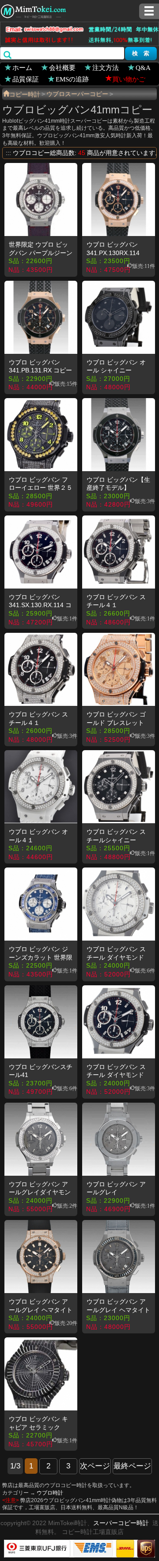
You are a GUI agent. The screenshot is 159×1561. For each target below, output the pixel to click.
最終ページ (132, 1466)
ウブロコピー (31, 152)
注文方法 (105, 67)
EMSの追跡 (72, 78)
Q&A (143, 67)
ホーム (22, 67)
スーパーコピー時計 (121, 1522)
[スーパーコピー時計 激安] (33, 10)
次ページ (95, 1466)
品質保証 (25, 78)
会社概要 (62, 67)
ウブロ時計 (50, 1493)
